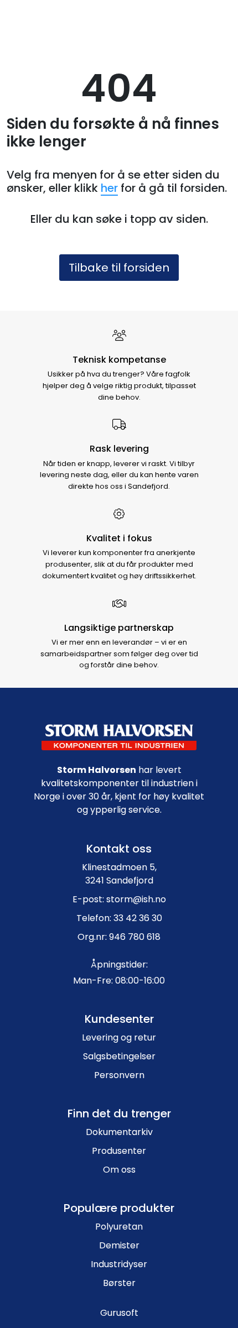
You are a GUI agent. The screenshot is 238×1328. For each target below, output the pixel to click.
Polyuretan (119, 1226)
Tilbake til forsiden (119, 267)
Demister (119, 1245)
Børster (119, 1283)
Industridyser (119, 1264)
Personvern (119, 1075)
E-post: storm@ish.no (119, 899)
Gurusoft (119, 1312)
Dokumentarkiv (119, 1132)
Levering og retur (119, 1037)
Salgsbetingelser (119, 1056)
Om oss (119, 1169)
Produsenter (119, 1150)
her (109, 188)
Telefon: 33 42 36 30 (119, 918)
